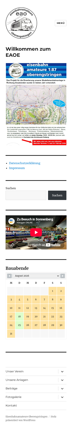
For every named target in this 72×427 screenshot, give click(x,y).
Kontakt (11, 405)
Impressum (17, 168)
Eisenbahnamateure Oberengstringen (27, 416)
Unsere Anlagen (17, 380)
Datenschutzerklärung (24, 163)
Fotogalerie (13, 397)
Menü (60, 23)
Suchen (11, 188)
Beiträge (11, 388)
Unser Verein (15, 371)
